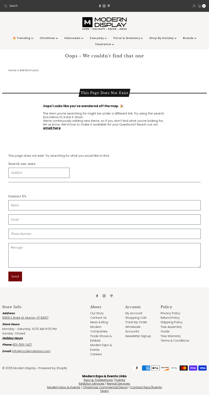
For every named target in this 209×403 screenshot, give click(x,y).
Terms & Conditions (175, 341)
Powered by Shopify (53, 368)
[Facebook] (100, 5)
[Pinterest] (109, 5)
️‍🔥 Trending (22, 38)
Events (120, 380)
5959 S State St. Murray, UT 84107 (25, 318)
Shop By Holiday (162, 38)
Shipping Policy (171, 322)
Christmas (48, 38)
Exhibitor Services (91, 383)
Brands (189, 38)
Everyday (97, 38)
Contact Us (98, 318)
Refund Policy (170, 318)
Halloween (72, 38)
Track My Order (136, 322)
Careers (96, 354)
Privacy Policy (170, 313)
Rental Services (118, 383)
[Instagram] (104, 5)
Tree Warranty (171, 336)
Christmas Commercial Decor (105, 387)
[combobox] (35, 6)
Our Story (97, 313)
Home (12, 70)
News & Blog (99, 322)
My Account (133, 313)
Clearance (103, 44)
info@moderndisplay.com (31, 351)
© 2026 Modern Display (19, 368)
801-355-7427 (22, 345)
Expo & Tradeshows (98, 380)
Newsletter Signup (138, 336)
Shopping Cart (136, 318)
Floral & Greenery (127, 38)
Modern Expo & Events (63, 387)
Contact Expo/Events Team (131, 389)
